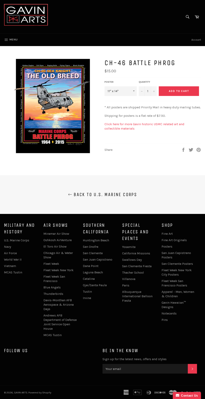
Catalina (89, 279)
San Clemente (93, 253)
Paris (125, 285)
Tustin (87, 291)
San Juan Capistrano (97, 259)
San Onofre (90, 247)
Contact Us (188, 395)
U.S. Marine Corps (16, 240)
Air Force (10, 253)
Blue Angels (52, 287)
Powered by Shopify (39, 392)
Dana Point (90, 266)
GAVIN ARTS (20, 392)
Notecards (169, 313)
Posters (167, 246)
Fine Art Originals (174, 240)
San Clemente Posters (177, 264)
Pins (165, 320)
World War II (13, 259)
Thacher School (133, 272)
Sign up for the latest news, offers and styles (134, 359)
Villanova (128, 279)
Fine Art (167, 234)
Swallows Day (132, 260)
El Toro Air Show (55, 246)
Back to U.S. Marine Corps (104, 194)
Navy (7, 247)
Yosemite (129, 247)
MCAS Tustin (13, 272)
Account (196, 39)
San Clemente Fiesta (137, 266)
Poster (109, 82)
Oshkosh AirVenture (57, 240)
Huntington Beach (96, 240)
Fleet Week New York (58, 270)
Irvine (87, 298)
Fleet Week (51, 264)
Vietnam (10, 266)
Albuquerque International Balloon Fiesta (137, 296)
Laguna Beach (93, 272)
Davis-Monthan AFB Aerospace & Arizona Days (58, 304)
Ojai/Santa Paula (95, 285)
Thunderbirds (53, 294)
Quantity (144, 82)
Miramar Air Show (56, 234)
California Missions (136, 253)
